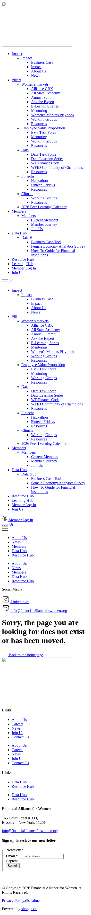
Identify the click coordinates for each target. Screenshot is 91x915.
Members (19, 211)
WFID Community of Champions (57, 167)
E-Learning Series (45, 106)
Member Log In (24, 268)
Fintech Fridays (43, 185)
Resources (39, 124)
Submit (13, 866)
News (35, 75)
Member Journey (44, 224)
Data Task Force (43, 154)
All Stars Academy (45, 93)
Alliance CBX (42, 89)
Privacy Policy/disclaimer (21, 900)
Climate (27, 194)
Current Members (44, 220)
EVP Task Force (43, 132)
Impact (17, 54)
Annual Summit (43, 97)
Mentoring (39, 110)
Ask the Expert (42, 102)
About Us (38, 71)
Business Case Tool (46, 242)
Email (12, 856)
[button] (45, 281)
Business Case (42, 62)
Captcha (12, 861)
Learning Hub (22, 264)
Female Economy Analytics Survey (58, 246)
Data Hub (19, 233)
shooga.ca (29, 909)
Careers (17, 724)
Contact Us (20, 737)
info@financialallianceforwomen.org (30, 831)
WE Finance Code (45, 163)
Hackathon (39, 181)
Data (25, 150)
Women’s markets (35, 84)
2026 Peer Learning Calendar (43, 207)
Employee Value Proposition (43, 128)
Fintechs (27, 176)
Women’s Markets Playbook (52, 115)
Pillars (16, 80)
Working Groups (44, 119)
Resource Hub (23, 259)
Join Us (37, 229)
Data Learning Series (47, 159)
